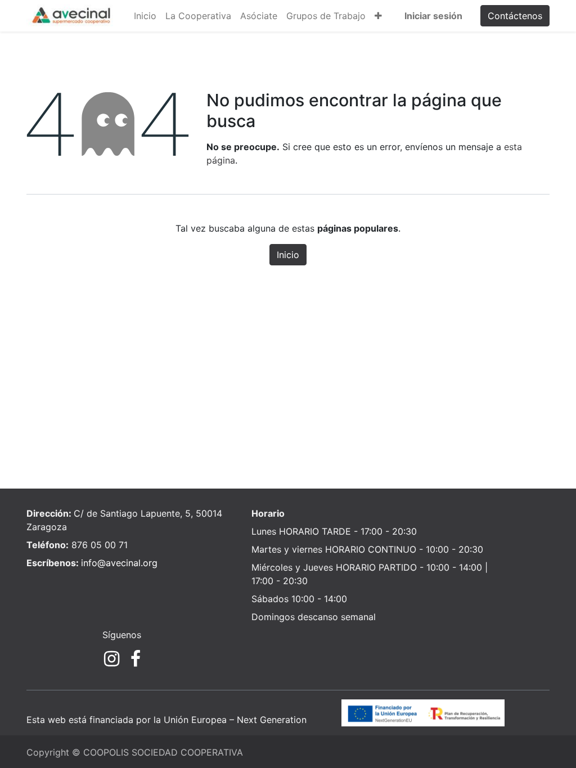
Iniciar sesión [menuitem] (433, 15)
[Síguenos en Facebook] (135, 659)
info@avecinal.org (119, 562)
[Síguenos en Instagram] (112, 659)
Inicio (288, 254)
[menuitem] (145, 15)
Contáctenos (515, 15)
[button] (378, 15)
